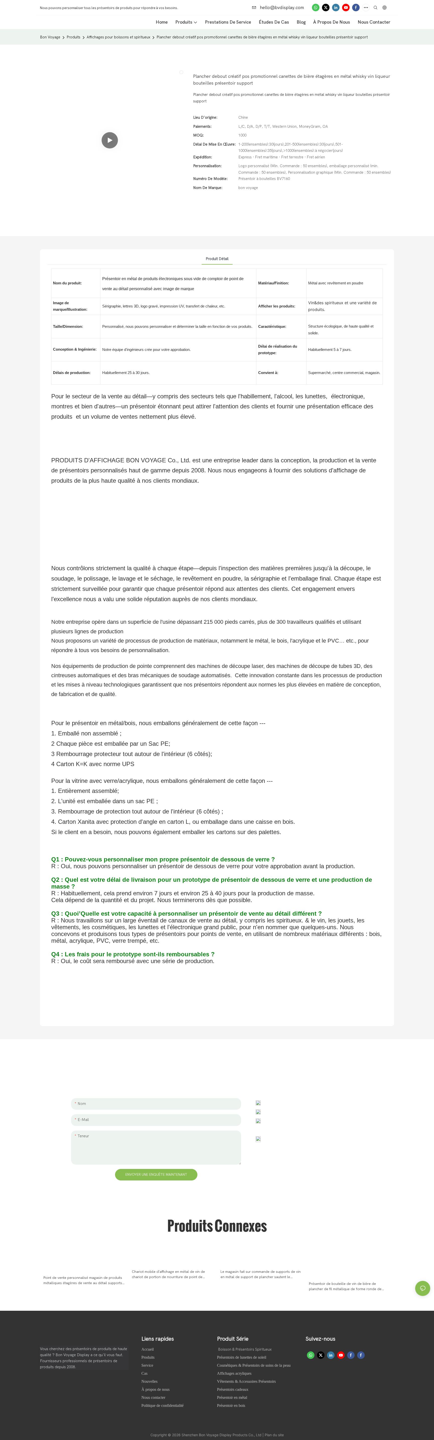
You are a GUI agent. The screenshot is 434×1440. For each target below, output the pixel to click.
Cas (144, 1373)
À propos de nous (156, 1389)
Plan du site (274, 1435)
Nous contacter (153, 1397)
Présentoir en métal (232, 1397)
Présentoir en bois (231, 1405)
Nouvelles (149, 1381)
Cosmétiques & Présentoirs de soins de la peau (254, 1365)
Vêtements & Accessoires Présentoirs (246, 1381)
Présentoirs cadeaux (232, 1389)
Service (147, 1365)
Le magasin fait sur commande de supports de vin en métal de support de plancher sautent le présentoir (261, 1275)
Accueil (148, 1349)
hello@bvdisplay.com (281, 7)
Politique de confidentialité (162, 1405)
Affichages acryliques (234, 1373)
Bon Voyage (50, 37)
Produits (73, 37)
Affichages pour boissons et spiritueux (118, 37)
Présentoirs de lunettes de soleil (241, 1357)
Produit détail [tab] (217, 259)
